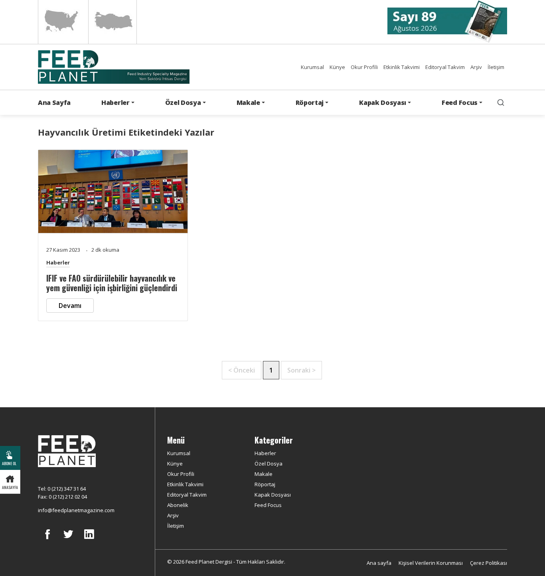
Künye (337, 67)
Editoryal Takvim (445, 67)
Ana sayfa (379, 562)
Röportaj (265, 484)
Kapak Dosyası (273, 494)
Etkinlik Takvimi (401, 67)
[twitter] (68, 540)
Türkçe (112, 22)
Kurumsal (312, 67)
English (62, 22)
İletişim (496, 67)
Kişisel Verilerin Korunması (431, 562)
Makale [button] (248, 102)
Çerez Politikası (488, 562)
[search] (500, 102)
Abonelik (177, 505)
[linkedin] (89, 540)
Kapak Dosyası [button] (382, 102)
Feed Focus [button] (460, 102)
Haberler (58, 262)
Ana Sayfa (54, 102)
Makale (263, 473)
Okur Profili (364, 67)
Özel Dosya (268, 463)
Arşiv (476, 67)
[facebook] (47, 540)
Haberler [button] (115, 102)
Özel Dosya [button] (183, 102)
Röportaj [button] (310, 102)
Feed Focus (268, 505)
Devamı (70, 305)
